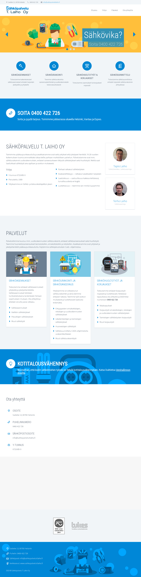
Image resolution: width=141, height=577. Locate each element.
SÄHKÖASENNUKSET (21, 75)
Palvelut (114, 10)
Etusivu (94, 10)
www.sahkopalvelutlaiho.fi (31, 563)
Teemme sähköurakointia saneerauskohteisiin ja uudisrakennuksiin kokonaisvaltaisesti (54, 82)
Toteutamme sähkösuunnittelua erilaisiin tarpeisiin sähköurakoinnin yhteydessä (120, 82)
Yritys (104, 10)
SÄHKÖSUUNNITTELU (120, 75)
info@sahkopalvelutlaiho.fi (51, 2)
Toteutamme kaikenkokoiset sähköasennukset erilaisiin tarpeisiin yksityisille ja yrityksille (21, 82)
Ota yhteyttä (128, 10)
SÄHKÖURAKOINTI (53, 75)
